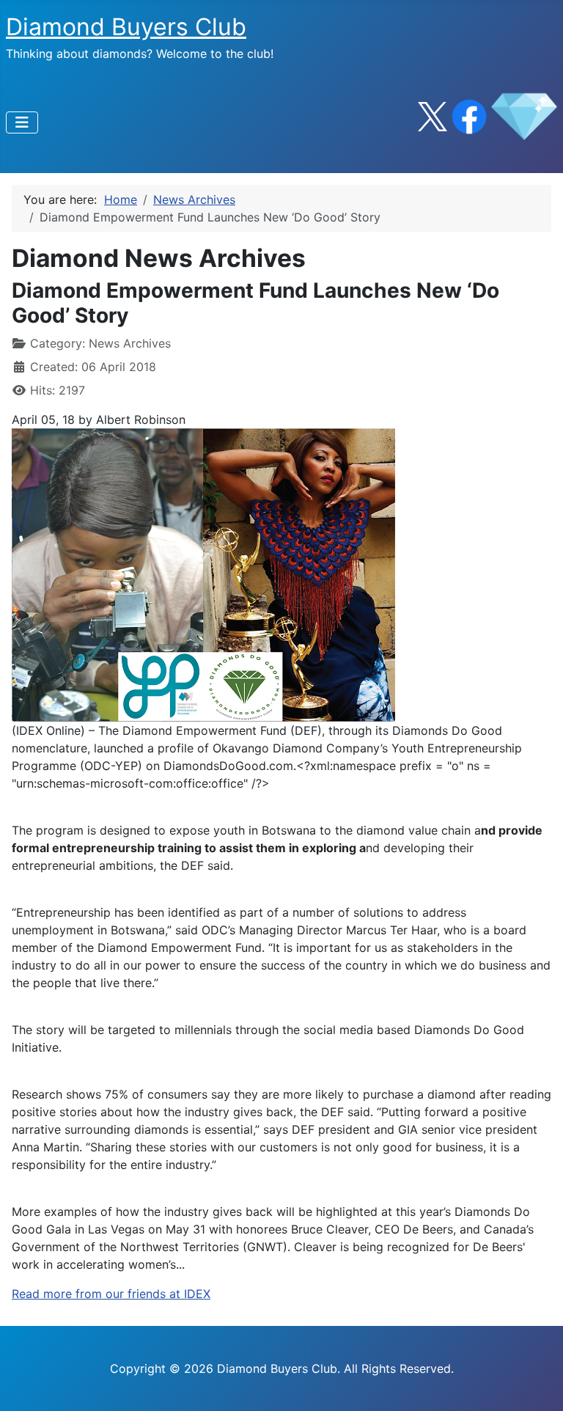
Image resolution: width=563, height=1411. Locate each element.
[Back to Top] (537, 1383)
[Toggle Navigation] (22, 122)
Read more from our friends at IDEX (111, 1293)
